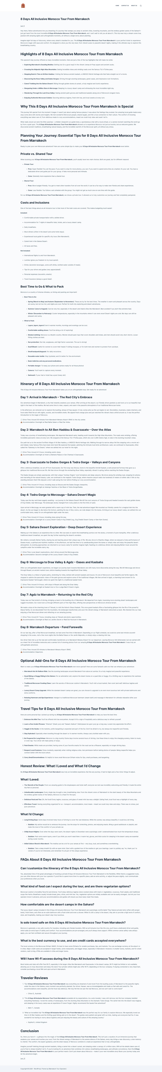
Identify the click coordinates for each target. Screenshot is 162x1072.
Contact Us (125, 5)
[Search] (140, 5)
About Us (134, 5)
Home (117, 5)
